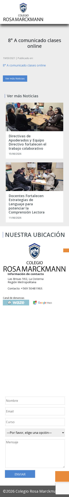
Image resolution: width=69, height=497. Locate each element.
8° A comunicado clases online (24, 65)
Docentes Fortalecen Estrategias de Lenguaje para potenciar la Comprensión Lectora (27, 204)
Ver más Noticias (15, 78)
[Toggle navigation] (63, 12)
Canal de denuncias (13, 298)
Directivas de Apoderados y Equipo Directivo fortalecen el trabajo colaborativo (27, 142)
